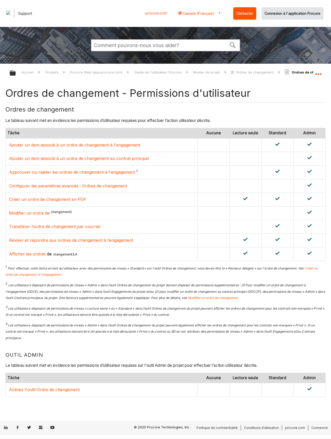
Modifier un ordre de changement (213, 298)
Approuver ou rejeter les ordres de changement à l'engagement (72, 172)
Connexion (319, 428)
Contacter (244, 13)
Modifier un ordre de (29, 213)
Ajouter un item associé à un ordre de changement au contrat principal (79, 158)
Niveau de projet (207, 72)
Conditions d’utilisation (261, 428)
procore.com (156, 13)
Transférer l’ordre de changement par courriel (54, 226)
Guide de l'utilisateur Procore (158, 72)
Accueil (28, 72)
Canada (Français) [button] (198, 13)
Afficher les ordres (27, 254)
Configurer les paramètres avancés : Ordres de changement (68, 185)
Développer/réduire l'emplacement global (318, 72)
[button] (232, 44)
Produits (52, 72)
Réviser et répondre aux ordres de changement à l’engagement (71, 240)
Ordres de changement (255, 72)
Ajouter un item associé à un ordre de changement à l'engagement (74, 145)
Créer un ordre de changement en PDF (47, 199)
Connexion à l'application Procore (292, 13)
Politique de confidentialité (217, 428)
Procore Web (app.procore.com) (96, 72)
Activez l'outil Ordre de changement (44, 389)
